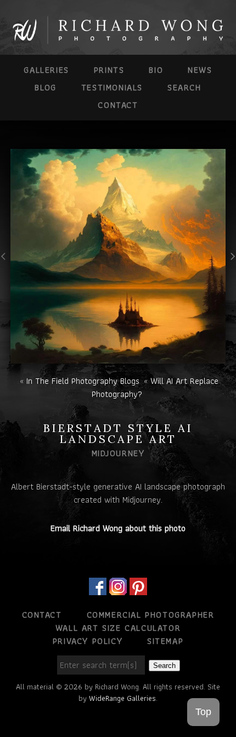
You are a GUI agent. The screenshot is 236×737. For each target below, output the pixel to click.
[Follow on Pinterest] (138, 588)
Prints (109, 70)
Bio (156, 70)
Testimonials (112, 87)
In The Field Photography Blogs (82, 381)
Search (184, 87)
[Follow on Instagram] (118, 588)
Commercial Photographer (151, 614)
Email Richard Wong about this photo (118, 528)
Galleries (46, 70)
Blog (45, 87)
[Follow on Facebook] (97, 588)
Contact (118, 105)
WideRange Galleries (122, 698)
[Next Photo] (231, 270)
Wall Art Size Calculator (118, 628)
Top (203, 711)
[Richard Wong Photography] (118, 40)
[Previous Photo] (5, 270)
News (200, 70)
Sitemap (165, 641)
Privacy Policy (87, 641)
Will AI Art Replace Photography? (155, 387)
